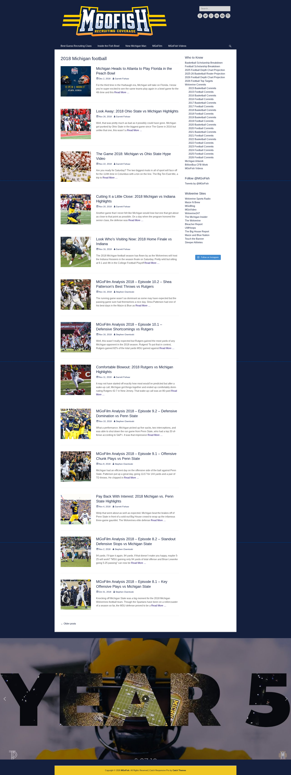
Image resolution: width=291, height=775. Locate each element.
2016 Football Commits (201, 99)
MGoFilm (157, 46)
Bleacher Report (193, 224)
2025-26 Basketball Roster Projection (205, 73)
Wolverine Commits (195, 84)
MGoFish (125, 770)
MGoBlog (190, 206)
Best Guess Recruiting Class (76, 46)
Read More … (121, 92)
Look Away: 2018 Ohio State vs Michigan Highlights (137, 111)
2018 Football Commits (201, 113)
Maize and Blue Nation (197, 235)
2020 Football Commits (201, 128)
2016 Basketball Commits (202, 95)
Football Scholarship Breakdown (202, 66)
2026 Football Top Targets (199, 81)
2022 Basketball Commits (202, 139)
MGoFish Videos (177, 46)
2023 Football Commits (201, 146)
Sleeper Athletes (194, 242)
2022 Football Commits (201, 143)
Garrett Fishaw (122, 78)
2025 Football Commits (201, 154)
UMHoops (190, 228)
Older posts (68, 623)
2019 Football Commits (201, 121)
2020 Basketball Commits (202, 124)
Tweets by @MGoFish (197, 183)
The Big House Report (197, 231)
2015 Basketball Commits (202, 88)
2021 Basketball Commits (202, 132)
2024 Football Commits (201, 150)
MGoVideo (190, 209)
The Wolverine (193, 220)
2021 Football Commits (201, 135)
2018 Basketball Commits (202, 110)
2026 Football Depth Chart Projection (205, 77)
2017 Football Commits (201, 106)
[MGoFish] (114, 21)
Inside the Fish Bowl (108, 46)
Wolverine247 (192, 213)
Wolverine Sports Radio (198, 198)
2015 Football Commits (201, 92)
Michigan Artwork (194, 161)
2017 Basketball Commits (202, 103)
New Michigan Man (135, 46)
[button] (4, 698)
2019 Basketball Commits (202, 117)
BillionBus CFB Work (196, 164)
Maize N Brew (192, 202)
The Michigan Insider (196, 217)
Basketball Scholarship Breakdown (204, 62)
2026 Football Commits (201, 157)
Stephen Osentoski (125, 292)
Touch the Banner (194, 238)
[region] (145, 699)
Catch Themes (179, 770)
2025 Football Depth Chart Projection (205, 70)
